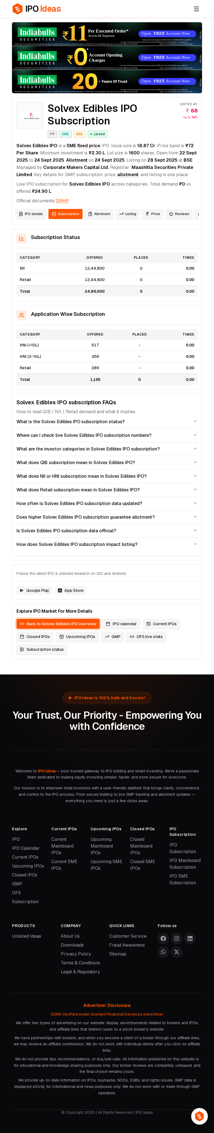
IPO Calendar (26, 848)
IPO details (34, 214)
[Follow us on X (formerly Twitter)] (176, 951)
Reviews (182, 214)
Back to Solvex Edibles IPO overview (61, 623)
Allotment (76, 160)
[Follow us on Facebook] (163, 938)
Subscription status (45, 649)
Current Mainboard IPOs (62, 846)
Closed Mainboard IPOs (141, 846)
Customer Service (128, 936)
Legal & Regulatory (80, 972)
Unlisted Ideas (26, 936)
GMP (115, 636)
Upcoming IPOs (80, 636)
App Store (74, 590)
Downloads (72, 945)
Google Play (37, 590)
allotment (127, 175)
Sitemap (117, 954)
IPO (16, 839)
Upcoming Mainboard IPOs (102, 846)
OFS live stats (150, 636)
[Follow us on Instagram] (176, 938)
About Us (70, 936)
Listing (130, 214)
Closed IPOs (38, 636)
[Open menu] (196, 8)
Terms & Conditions (80, 963)
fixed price (88, 146)
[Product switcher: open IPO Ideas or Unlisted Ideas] (199, 1116)
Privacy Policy (76, 954)
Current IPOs (165, 623)
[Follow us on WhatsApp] (163, 951)
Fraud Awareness (127, 945)
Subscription (68, 214)
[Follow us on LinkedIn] (190, 938)
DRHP (62, 201)
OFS (16, 893)
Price (155, 214)
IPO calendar (125, 623)
